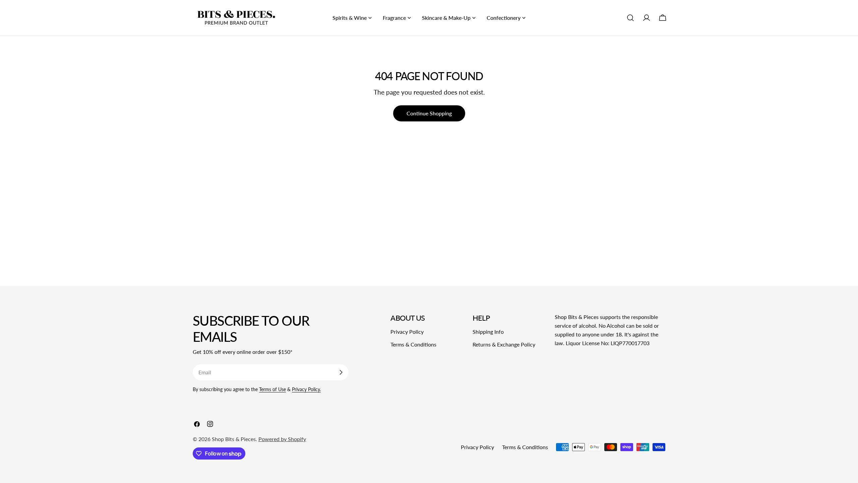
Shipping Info (488, 331)
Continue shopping (429, 113)
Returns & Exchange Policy (504, 344)
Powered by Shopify (282, 439)
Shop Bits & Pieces (234, 439)
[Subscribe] (341, 372)
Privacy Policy (407, 331)
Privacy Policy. (306, 389)
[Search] (630, 17)
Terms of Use (272, 389)
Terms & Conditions (413, 344)
